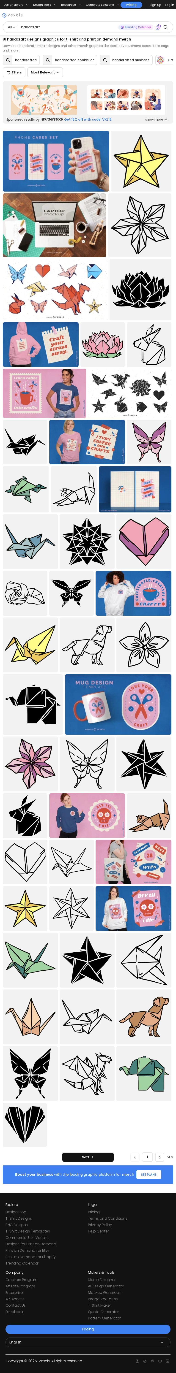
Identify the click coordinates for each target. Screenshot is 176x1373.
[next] (159, 1157)
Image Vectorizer (103, 1299)
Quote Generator (103, 1311)
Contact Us (16, 1305)
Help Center (98, 1231)
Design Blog (16, 1212)
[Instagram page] (137, 1361)
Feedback (14, 1311)
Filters (17, 72)
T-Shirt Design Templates (28, 1231)
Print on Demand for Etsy (27, 1250)
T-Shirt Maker (99, 1305)
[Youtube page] (160, 1361)
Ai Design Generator (106, 1286)
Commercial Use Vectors (28, 1237)
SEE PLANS (149, 1174)
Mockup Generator (105, 1292)
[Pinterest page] (152, 1361)
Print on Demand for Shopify (31, 1256)
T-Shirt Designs (19, 1218)
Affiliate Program (20, 1286)
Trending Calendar (22, 1263)
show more (154, 119)
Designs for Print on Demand (31, 1244)
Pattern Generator (104, 1318)
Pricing (94, 1212)
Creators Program (21, 1279)
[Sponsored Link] (43, 100)
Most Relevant (43, 72)
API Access (15, 1299)
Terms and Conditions (107, 1218)
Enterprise (14, 1292)
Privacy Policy (100, 1224)
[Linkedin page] (167, 1361)
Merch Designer (102, 1279)
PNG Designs (17, 1224)
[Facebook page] (145, 1361)
